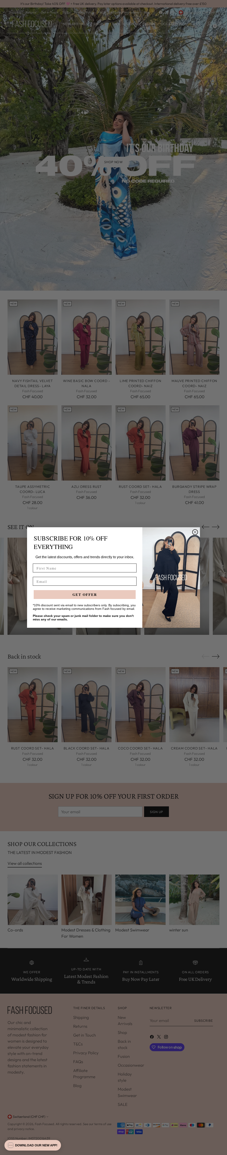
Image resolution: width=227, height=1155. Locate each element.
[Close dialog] (195, 532)
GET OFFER (84, 594)
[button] (32, 1145)
